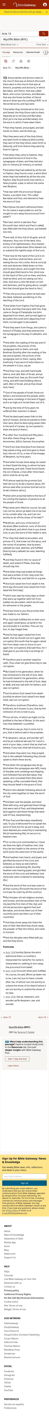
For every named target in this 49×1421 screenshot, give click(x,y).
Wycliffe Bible (16, 1027)
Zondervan (9, 1353)
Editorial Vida (11, 1342)
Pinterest (8, 1378)
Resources (18, 52)
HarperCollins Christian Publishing (21, 1334)
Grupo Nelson (11, 1338)
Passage (6, 52)
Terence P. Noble (25, 1032)
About (7, 1231)
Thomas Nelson (12, 1345)
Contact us (9, 1286)
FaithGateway (11, 1323)
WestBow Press (12, 1349)
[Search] (43, 33)
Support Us (10, 1257)
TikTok (7, 1382)
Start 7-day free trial (17, 1058)
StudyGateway (11, 1327)
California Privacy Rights (17, 1294)
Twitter (7, 1386)
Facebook (9, 1371)
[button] (45, 5)
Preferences (10, 1407)
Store (7, 1246)
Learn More (13, 1065)
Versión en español (14, 1404)
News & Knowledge (14, 1234)
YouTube (8, 1390)
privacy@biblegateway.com (14, 1213)
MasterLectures (12, 1357)
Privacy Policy (12, 1210)
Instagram (9, 1375)
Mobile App (10, 1242)
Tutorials (8, 1275)
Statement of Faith (13, 1238)
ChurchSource (11, 1330)
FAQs (6, 1271)
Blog (6, 1250)
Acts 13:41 (11, 996)
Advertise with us (13, 1282)
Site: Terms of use (13, 1305)
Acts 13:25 (11, 970)
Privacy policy (11, 1290)
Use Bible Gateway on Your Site (20, 1279)
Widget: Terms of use (15, 1309)
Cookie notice (11, 1301)
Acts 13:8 (10, 952)
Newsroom (10, 1253)
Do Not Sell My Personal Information (24, 1297)
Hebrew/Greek (33, 52)
